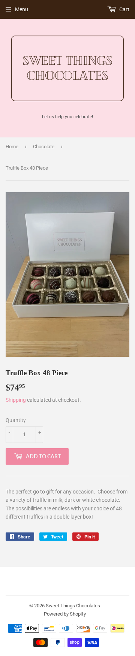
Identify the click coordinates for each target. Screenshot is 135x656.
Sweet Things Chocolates (73, 605)
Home (12, 146)
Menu (21, 9)
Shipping (16, 400)
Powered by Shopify (65, 614)
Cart (123, 9)
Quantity (16, 420)
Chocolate (43, 146)
